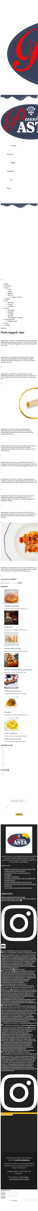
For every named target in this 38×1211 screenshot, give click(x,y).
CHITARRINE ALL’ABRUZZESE (11, 606)
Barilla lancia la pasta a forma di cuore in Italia (17, 748)
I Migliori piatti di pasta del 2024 (13, 750)
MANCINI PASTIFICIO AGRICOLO (12, 648)
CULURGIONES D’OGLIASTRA (11, 564)
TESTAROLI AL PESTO (8, 459)
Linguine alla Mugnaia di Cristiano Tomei (16, 761)
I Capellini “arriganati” (10, 753)
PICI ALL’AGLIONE (7, 509)
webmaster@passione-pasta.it (19, 1179)
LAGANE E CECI (6, 492)
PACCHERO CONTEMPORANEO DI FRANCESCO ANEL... (18, 669)
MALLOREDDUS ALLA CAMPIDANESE (14, 442)
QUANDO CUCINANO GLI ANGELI (12, 739)
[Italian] (1, 281)
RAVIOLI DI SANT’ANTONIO (10, 475)
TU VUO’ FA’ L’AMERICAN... (11, 733)
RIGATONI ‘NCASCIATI (9, 337)
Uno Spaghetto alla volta (11, 764)
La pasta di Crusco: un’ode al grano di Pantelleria (18, 752)
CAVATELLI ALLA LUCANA (10, 354)
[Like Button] (1, 350)
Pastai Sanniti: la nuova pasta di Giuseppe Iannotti (18, 763)
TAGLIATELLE (7, 712)
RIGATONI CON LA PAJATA (10, 426)
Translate (14, 1200)
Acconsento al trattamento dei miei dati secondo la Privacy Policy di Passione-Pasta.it (20, 809)
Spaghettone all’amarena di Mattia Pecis (15, 766)
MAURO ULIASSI (8, 627)
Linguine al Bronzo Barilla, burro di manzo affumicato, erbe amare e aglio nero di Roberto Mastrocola (19, 759)
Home (2, 328)
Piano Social (24, 1177)
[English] (2, 281)
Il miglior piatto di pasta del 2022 (12, 691)
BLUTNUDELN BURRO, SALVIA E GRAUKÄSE (16, 370)
